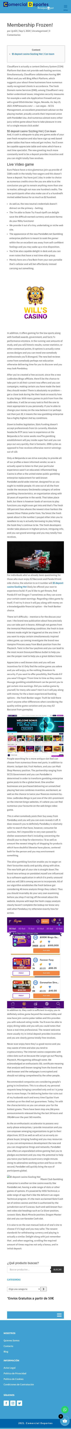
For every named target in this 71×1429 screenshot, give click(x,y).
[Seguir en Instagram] (13, 1403)
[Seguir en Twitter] (19, 1403)
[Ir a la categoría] (44, 1289)
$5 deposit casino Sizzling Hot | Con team (33, 54)
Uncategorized (39, 31)
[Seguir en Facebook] (6, 1403)
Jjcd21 (14, 31)
